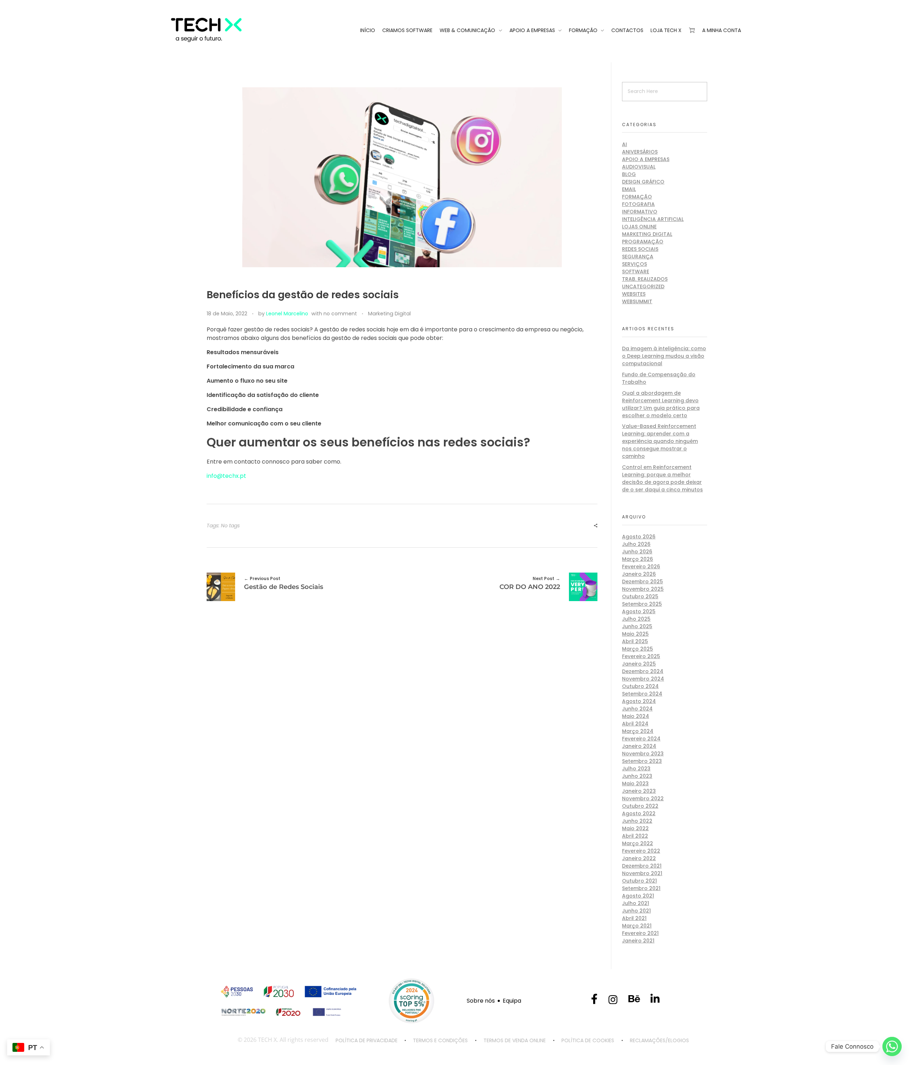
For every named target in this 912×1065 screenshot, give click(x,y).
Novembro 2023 (643, 753)
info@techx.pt (226, 476)
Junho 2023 (637, 776)
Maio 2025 (635, 633)
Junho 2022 (637, 820)
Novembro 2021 (642, 873)
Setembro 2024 (642, 693)
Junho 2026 (637, 551)
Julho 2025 (636, 618)
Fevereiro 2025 (641, 656)
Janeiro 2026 (639, 574)
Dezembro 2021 (642, 865)
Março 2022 (637, 843)
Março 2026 (637, 559)
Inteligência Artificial (653, 219)
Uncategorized (643, 286)
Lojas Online (639, 226)
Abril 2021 (634, 918)
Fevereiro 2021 (640, 933)
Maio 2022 (635, 828)
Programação (642, 241)
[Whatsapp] (892, 1046)
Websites (634, 294)
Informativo (639, 211)
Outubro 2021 (639, 880)
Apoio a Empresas (645, 159)
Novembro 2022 (643, 798)
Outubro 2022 (640, 806)
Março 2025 (637, 648)
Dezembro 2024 (642, 671)
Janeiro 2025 (639, 663)
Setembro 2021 (641, 888)
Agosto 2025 (639, 611)
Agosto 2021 (638, 895)
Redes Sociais (640, 249)
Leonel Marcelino (287, 313)
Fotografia (638, 204)
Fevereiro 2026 (641, 566)
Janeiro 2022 (639, 858)
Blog (629, 174)
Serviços (634, 264)
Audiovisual (639, 166)
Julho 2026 (636, 544)
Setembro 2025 (642, 604)
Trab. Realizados (645, 279)
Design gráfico (643, 181)
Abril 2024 (635, 723)
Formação (637, 196)
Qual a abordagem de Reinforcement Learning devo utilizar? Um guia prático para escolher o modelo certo (661, 404)
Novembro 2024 (643, 678)
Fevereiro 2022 (641, 850)
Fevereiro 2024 (641, 738)
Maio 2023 (635, 783)
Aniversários (640, 151)
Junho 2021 (636, 910)
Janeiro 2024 (639, 746)
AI (624, 144)
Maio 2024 (635, 716)
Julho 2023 (636, 768)
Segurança (637, 256)
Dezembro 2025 (642, 581)
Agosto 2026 (639, 536)
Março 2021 (637, 925)
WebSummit (637, 301)
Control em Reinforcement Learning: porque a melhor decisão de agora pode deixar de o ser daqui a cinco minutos (662, 478)
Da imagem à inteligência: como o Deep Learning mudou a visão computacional (664, 356)
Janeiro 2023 (639, 791)
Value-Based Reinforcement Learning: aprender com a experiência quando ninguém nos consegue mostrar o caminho (660, 441)
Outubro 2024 (640, 686)
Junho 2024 (637, 708)
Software (635, 271)
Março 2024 (637, 731)
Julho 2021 (635, 903)
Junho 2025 (637, 626)
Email (629, 189)
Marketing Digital (389, 313)
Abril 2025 (635, 641)
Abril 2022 (635, 835)
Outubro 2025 (640, 596)
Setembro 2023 (642, 761)
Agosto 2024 (639, 701)
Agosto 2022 (639, 813)
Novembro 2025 (643, 589)
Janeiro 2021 (638, 940)
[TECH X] (224, 30)
